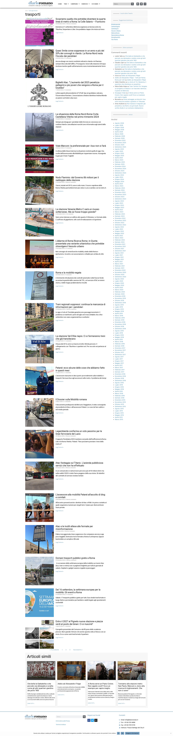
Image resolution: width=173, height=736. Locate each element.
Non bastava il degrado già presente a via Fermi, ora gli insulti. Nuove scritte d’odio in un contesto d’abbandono (130, 106)
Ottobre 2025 (119, 145)
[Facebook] (137, 4)
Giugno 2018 (119, 335)
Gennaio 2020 (120, 294)
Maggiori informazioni (132, 733)
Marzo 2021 (119, 264)
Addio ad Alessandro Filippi (130, 75)
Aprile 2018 (119, 339)
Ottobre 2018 (119, 326)
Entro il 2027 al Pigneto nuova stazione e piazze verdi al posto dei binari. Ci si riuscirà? (79, 622)
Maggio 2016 (119, 389)
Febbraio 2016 (120, 396)
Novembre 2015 (120, 402)
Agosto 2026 (119, 123)
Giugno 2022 (119, 231)
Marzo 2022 (119, 238)
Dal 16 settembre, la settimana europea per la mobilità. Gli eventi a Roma (78, 591)
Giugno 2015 (119, 413)
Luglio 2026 (119, 125)
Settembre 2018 (120, 328)
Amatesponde (115, 24)
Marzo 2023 (119, 212)
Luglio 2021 (119, 255)
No (122, 733)
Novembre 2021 (120, 246)
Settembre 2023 (120, 199)
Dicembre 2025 (120, 140)
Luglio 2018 (119, 333)
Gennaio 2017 (119, 372)
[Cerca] (132, 4)
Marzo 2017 (119, 367)
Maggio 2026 (119, 129)
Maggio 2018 (119, 337)
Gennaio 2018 (119, 346)
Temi (65, 4)
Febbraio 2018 (120, 344)
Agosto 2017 (119, 357)
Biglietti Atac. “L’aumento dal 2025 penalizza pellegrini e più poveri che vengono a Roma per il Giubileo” (79, 85)
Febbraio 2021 (120, 266)
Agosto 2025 (119, 149)
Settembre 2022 (120, 225)
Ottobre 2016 (119, 378)
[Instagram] (145, 4)
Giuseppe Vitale (120, 93)
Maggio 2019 (119, 311)
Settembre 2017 (120, 354)
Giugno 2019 (119, 309)
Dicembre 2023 (120, 192)
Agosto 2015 (119, 408)
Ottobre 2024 (119, 171)
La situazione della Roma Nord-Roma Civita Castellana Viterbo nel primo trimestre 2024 (77, 115)
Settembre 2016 (120, 380)
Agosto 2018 (119, 331)
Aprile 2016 (119, 391)
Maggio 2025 (119, 155)
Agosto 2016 (119, 383)
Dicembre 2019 (120, 296)
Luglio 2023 (119, 203)
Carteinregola (115, 26)
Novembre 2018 (120, 324)
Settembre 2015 (120, 406)
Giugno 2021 (119, 257)
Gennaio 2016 (119, 398)
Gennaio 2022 (120, 242)
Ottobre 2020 (119, 274)
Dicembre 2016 (120, 374)
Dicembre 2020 (120, 270)
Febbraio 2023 (120, 214)
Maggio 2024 (119, 181)
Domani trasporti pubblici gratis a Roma (75, 558)
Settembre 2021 (120, 251)
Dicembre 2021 (120, 244)
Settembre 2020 (120, 277)
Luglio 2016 (119, 385)
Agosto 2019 (119, 305)
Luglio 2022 (119, 229)
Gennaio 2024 (120, 190)
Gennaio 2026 (120, 138)
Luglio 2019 (119, 307)
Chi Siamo (95, 4)
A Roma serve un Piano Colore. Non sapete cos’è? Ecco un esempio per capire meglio (130, 95)
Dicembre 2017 (120, 348)
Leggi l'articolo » (60, 32)
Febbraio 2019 (120, 318)
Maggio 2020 (119, 285)
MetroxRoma (115, 33)
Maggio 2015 (119, 415)
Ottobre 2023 (119, 197)
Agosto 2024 (119, 175)
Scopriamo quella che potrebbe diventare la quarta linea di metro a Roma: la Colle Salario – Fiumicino (81, 20)
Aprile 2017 (119, 365)
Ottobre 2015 (119, 404)
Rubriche (85, 4)
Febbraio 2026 (120, 136)
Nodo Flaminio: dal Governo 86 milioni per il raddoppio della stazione (77, 178)
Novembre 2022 (120, 220)
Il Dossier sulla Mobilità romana (71, 399)
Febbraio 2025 (120, 162)
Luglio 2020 (119, 281)
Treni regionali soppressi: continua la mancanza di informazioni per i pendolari (80, 305)
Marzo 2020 (119, 290)
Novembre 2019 (120, 298)
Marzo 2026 (119, 134)
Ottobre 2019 (119, 300)
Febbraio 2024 (120, 188)
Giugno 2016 (119, 387)
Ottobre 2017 (119, 352)
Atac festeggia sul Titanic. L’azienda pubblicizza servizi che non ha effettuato (79, 464)
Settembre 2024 (120, 173)
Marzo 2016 (119, 393)
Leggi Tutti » (30, 703)
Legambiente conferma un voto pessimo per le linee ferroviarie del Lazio (79, 432)
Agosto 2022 (119, 227)
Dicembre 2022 (120, 218)
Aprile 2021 (119, 261)
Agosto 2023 (119, 201)
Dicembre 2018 (120, 322)
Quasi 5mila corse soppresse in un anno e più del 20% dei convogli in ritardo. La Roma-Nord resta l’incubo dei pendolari (80, 53)
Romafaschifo (115, 37)
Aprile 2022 (119, 235)
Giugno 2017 (119, 361)
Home (60, 4)
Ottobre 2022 (119, 222)
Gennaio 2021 (119, 268)
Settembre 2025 (120, 147)
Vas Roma (114, 39)
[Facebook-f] (88, 720)
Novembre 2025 (120, 142)
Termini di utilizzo (61, 724)
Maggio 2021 (119, 259)
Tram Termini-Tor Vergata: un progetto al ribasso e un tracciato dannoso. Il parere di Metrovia (131, 88)
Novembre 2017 (120, 350)
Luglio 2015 (119, 411)
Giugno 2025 (119, 153)
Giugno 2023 (119, 205)
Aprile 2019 (119, 313)
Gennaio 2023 (120, 216)
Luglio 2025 (119, 151)
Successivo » (77, 650)
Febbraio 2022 (120, 240)
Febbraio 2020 (120, 292)
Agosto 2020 (119, 279)
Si (118, 733)
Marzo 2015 (119, 419)
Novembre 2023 (120, 194)
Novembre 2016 (120, 376)
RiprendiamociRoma (117, 35)
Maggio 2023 (119, 207)
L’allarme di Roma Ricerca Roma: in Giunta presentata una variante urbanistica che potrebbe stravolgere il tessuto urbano (80, 244)
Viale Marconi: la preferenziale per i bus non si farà (81, 146)
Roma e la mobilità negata (68, 272)
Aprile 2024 (119, 184)
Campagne (74, 4)
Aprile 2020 (119, 287)
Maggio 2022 (119, 233)
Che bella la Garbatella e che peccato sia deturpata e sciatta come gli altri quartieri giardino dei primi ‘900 (130, 58)
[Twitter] (141, 4)
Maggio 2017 (119, 363)
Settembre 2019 (120, 303)
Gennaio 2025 (120, 164)
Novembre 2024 (120, 168)
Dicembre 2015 (120, 400)
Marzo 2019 (119, 315)
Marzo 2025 (119, 160)
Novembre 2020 (120, 272)
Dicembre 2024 (120, 166)
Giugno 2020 (119, 283)
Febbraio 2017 (120, 370)
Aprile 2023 (119, 210)
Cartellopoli (114, 29)
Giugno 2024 (119, 179)
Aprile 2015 (119, 417)
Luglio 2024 (119, 177)
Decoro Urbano (116, 31)
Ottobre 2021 (119, 248)
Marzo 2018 (119, 341)
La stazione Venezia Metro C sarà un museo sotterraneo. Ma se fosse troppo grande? (77, 210)
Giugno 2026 (119, 127)
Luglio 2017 (119, 359)
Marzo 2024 (119, 186)
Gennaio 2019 (119, 320)
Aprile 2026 (119, 132)
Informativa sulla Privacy (63, 721)
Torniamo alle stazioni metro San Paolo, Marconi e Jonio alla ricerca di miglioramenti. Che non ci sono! (131, 687)
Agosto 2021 (119, 253)
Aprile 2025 (119, 158)
